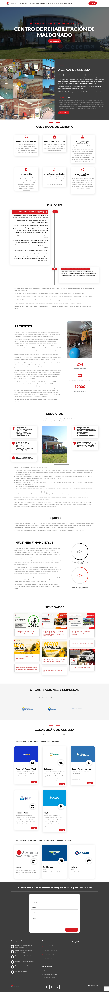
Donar (93, 3)
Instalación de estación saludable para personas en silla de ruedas (26, 668)
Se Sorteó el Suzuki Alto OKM (80, 667)
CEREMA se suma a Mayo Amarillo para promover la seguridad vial (54, 660)
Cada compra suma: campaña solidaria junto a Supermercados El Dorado (81, 633)
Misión (61, 97)
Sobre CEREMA (23, 3)
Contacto (59, 3)
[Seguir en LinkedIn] (57, 987)
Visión (69, 97)
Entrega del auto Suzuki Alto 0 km (82, 643)
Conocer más (54, 41)
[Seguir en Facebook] (46, 987)
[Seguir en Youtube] (62, 987)
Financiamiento (41, 3)
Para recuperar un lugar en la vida (54, 23)
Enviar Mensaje (72, 930)
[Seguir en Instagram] (51, 987)
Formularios (68, 3)
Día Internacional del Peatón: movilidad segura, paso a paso (25, 632)
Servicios (32, 3)
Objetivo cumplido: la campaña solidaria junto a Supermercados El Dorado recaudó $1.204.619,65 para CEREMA (53, 633)
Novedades (51, 3)
